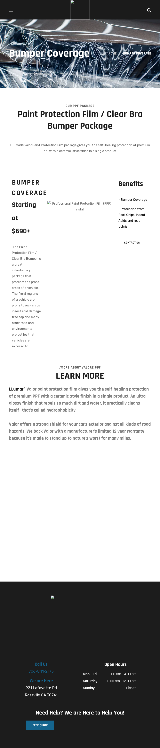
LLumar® (17, 389)
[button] (149, 9)
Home (112, 53)
